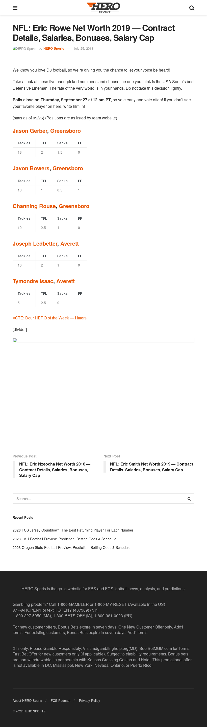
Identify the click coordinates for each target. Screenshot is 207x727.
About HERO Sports (27, 700)
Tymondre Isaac (33, 281)
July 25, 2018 (83, 48)
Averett (69, 243)
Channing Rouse (34, 206)
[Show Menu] (15, 7)
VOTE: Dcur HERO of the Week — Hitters (50, 318)
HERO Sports (53, 48)
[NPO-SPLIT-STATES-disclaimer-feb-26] (103, 388)
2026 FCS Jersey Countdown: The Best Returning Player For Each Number (73, 530)
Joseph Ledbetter (35, 243)
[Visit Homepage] (103, 8)
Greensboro (65, 131)
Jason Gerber (30, 131)
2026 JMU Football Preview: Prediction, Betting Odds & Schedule (64, 538)
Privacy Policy (89, 700)
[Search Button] (191, 7)
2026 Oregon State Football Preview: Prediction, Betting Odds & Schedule (72, 547)
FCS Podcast (60, 700)
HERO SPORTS (34, 711)
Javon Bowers (31, 168)
